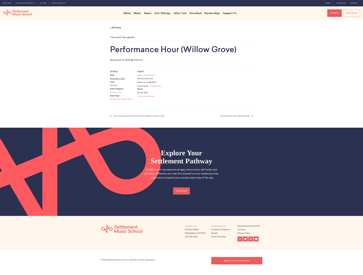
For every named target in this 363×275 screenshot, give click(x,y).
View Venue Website (146, 96)
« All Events (115, 27)
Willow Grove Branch (146, 75)
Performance (115, 99)
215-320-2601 (191, 236)
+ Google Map (155, 86)
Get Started (351, 13)
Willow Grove (115, 92)
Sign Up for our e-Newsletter (237, 260)
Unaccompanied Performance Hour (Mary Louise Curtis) (138, 116)
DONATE (334, 13)
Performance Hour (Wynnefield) (235, 116)
